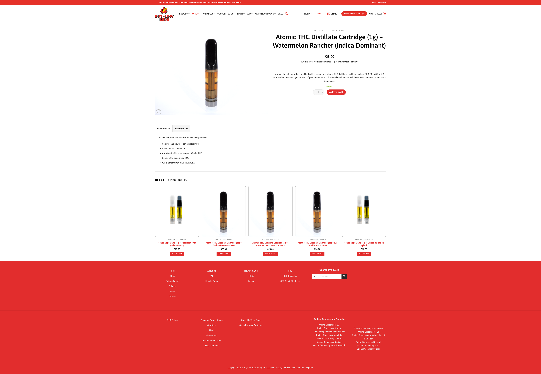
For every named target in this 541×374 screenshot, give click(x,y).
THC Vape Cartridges (337, 31)
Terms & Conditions (291, 368)
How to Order (211, 281)
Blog (172, 291)
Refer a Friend (172, 281)
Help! (307, 13)
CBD (249, 13)
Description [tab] (163, 128)
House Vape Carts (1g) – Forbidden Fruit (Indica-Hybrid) (177, 244)
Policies (172, 286)
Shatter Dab (211, 335)
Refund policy (307, 368)
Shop (172, 276)
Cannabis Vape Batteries (250, 325)
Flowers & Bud (251, 271)
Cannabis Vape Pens (250, 320)
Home (314, 31)
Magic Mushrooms (264, 13)
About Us (211, 271)
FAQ (212, 276)
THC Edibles (206, 13)
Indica (251, 281)
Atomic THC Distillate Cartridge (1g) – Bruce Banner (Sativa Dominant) (270, 244)
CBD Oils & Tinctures (290, 281)
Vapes (322, 31)
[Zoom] (158, 112)
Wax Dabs (211, 325)
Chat (319, 14)
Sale (280, 13)
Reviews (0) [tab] (181, 128)
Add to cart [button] (177, 254)
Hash (240, 13)
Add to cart (336, 92)
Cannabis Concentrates (212, 320)
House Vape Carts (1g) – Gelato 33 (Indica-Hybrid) (364, 244)
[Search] (286, 14)
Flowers (183, 13)
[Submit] (344, 276)
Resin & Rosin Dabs (211, 340)
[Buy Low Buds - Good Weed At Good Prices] (164, 13)
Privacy (279, 368)
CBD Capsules (290, 276)
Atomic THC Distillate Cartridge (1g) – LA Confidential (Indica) (317, 244)
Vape (194, 13)
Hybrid (251, 276)
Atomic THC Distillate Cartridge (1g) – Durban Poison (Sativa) (224, 244)
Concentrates (225, 13)
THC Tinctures (212, 345)
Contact (172, 296)
